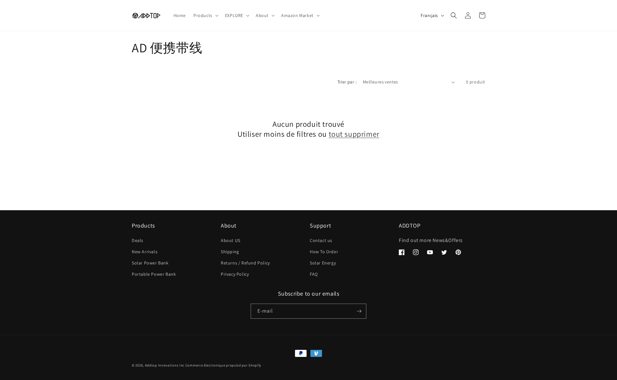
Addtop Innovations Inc (164, 365)
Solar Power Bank (150, 263)
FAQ (314, 274)
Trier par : (346, 82)
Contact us (321, 240)
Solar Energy (323, 263)
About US (230, 240)
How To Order (324, 252)
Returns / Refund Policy (245, 263)
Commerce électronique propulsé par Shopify (223, 365)
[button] (205, 15)
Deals (137, 240)
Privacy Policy (235, 274)
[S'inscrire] (359, 311)
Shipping (230, 252)
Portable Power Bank (154, 274)
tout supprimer (354, 134)
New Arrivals (144, 252)
